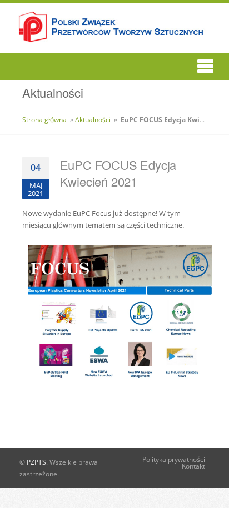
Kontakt (193, 466)
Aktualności (93, 119)
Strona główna (44, 119)
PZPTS (36, 462)
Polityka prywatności (173, 459)
